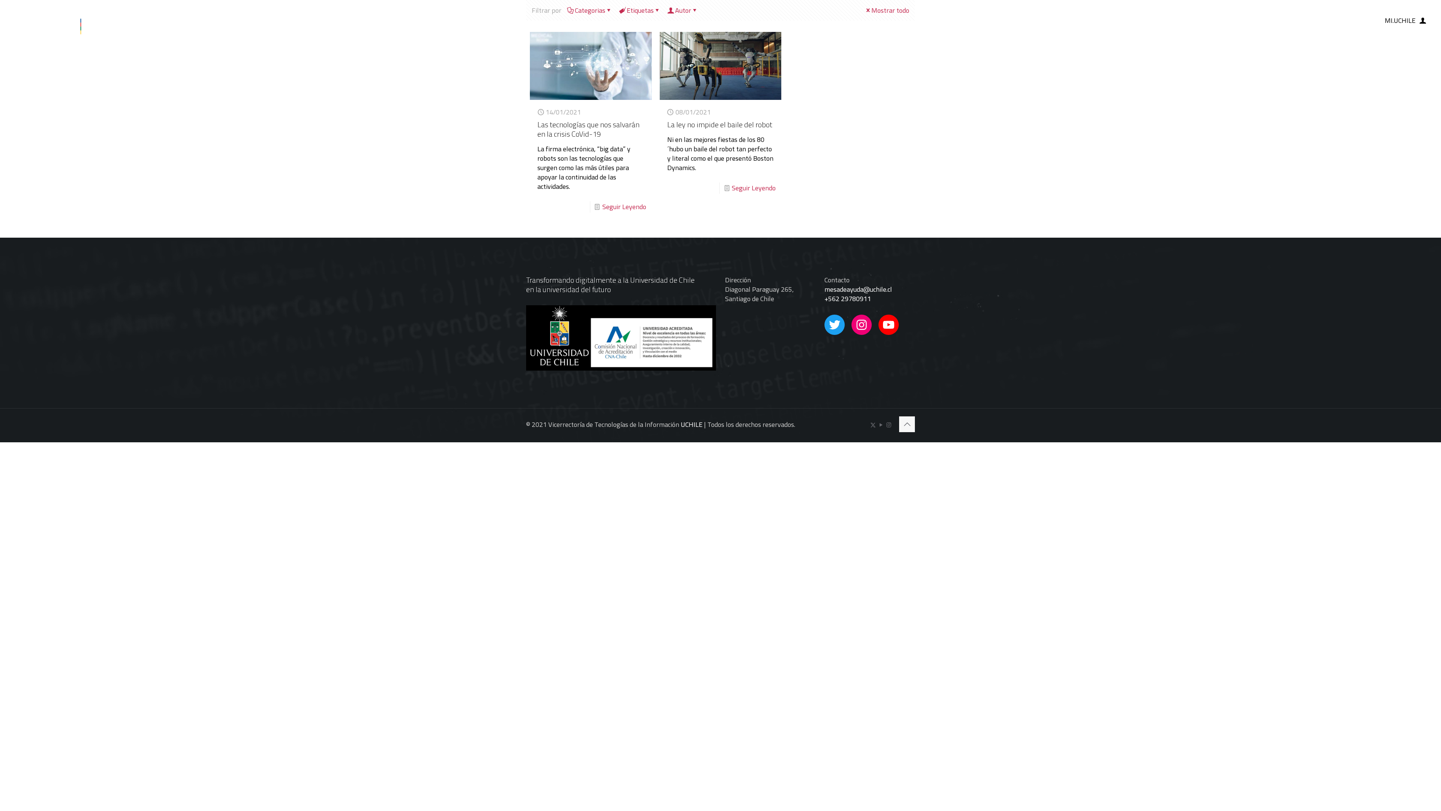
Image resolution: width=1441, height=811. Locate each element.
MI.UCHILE (1400, 20)
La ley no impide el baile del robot (719, 124)
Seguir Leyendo (624, 206)
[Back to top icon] (907, 424)
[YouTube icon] (881, 424)
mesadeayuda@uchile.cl (858, 289)
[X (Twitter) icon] (873, 424)
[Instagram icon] (889, 424)
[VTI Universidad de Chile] (66, 20)
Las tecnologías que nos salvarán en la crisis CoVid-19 (588, 129)
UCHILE (691, 424)
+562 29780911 (847, 298)
